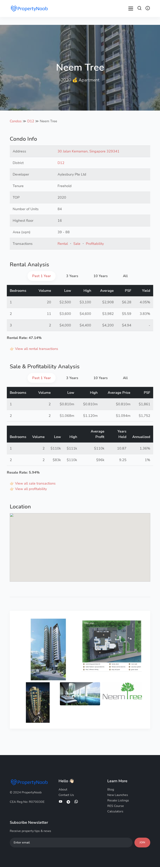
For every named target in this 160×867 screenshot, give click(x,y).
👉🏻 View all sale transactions (33, 483)
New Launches (117, 795)
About (63, 789)
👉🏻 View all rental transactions (34, 348)
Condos (16, 121)
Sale (76, 243)
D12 (30, 121)
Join (142, 842)
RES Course (115, 806)
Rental (63, 243)
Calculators (115, 811)
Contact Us (66, 795)
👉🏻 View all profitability (28, 489)
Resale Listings (118, 800)
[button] (139, 8)
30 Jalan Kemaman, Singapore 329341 (88, 151)
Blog (110, 789)
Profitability (95, 243)
